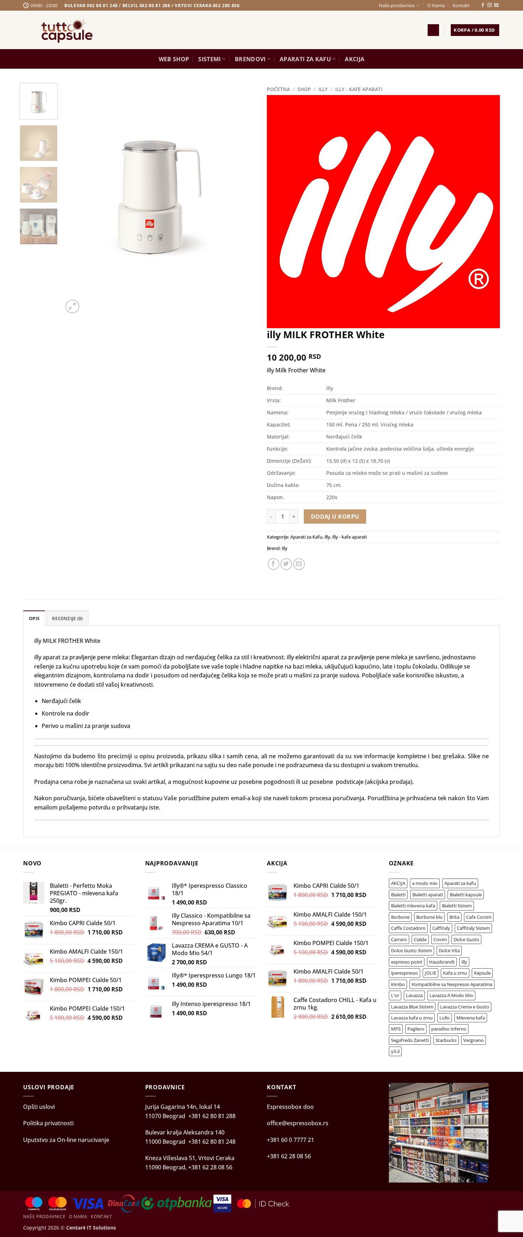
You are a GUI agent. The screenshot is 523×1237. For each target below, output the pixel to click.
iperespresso (404, 973)
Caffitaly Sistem (473, 928)
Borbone (400, 917)
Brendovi (250, 59)
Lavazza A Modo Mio (451, 995)
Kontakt (461, 5)
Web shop (174, 59)
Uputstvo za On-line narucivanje (66, 1140)
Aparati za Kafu (305, 59)
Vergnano (473, 1040)
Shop (304, 89)
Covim (440, 939)
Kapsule (482, 973)
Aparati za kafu (460, 883)
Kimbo (398, 984)
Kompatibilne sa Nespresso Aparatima (452, 984)
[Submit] (396, 30)
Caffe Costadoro (408, 928)
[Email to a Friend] (299, 564)
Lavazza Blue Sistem (412, 1006)
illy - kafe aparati (358, 89)
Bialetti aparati (427, 894)
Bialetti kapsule (466, 894)
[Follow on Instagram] (489, 5)
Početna (278, 89)
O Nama (436, 5)
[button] (433, 30)
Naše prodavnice (396, 5)
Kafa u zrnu (455, 973)
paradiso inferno (448, 1029)
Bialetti (398, 894)
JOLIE (430, 973)
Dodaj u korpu (335, 516)
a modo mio (425, 883)
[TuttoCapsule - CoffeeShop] (67, 30)
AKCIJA (354, 59)
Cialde (420, 939)
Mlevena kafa (470, 1018)
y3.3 (395, 1051)
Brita (454, 917)
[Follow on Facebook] (483, 5)
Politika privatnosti (48, 1123)
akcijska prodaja (389, 782)
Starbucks (445, 1040)
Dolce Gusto (466, 939)
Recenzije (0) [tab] (67, 618)
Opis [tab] (34, 618)
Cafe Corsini (478, 917)
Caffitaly (441, 928)
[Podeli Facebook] (273, 564)
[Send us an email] (496, 5)
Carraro (399, 939)
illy (323, 89)
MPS (396, 1029)
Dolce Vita (449, 950)
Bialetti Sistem (457, 905)
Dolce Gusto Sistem (411, 950)
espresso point (406, 962)
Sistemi (209, 59)
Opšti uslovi (39, 1107)
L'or (395, 995)
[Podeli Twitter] (286, 564)
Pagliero (415, 1029)
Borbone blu (429, 917)
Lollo (444, 1018)
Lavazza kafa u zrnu (412, 1018)
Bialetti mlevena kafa (413, 905)
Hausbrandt (442, 962)
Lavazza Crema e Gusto (464, 1006)
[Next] (89, 303)
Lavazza (414, 995)
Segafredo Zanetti (410, 1040)
